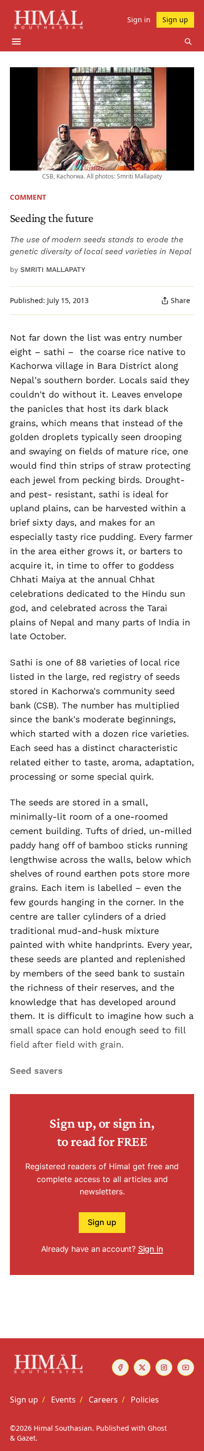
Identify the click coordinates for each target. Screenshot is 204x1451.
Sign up (102, 1222)
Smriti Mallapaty (52, 269)
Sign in (150, 1249)
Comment (28, 197)
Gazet (26, 1438)
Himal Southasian (63, 1428)
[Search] (188, 41)
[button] (24, 1400)
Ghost (157, 1428)
